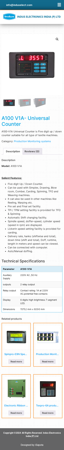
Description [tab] (13, 151)
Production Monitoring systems (32, 141)
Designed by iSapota (32, 444)
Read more (16, 361)
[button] (59, 5)
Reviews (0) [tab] (32, 151)
